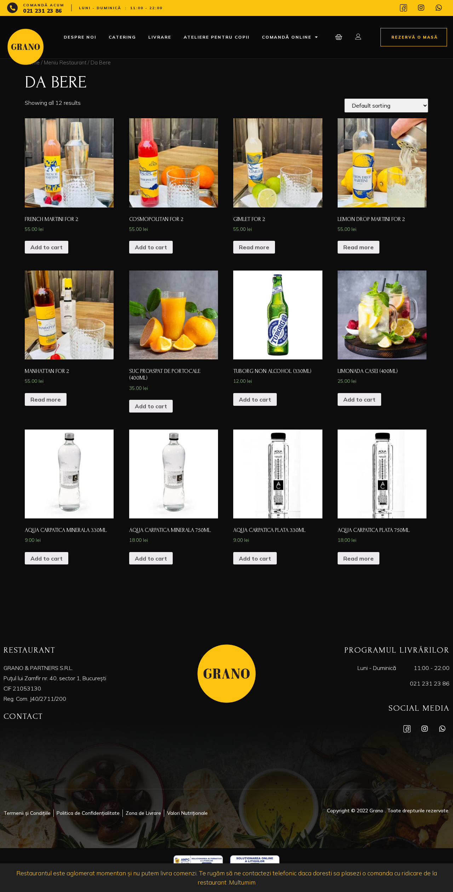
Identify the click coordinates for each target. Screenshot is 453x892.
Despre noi (80, 37)
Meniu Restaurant (65, 62)
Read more (254, 247)
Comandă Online (286, 37)
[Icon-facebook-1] (403, 8)
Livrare (159, 37)
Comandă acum (43, 5)
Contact (23, 716)
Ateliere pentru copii (217, 37)
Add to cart (46, 247)
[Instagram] (421, 8)
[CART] (339, 37)
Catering (122, 37)
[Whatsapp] (439, 8)
